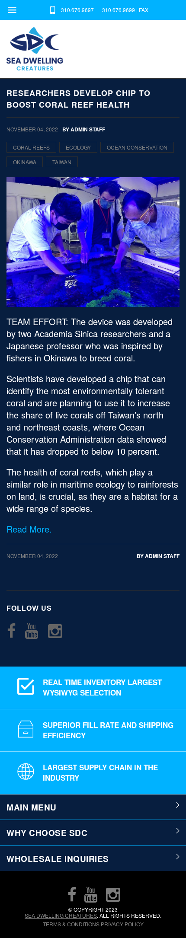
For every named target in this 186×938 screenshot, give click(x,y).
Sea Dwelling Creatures (61, 915)
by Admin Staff (158, 556)
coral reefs (31, 147)
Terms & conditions (71, 924)
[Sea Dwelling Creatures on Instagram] (55, 630)
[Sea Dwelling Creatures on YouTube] (31, 630)
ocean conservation (137, 147)
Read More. (29, 529)
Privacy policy (122, 924)
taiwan (61, 162)
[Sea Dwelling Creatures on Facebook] (11, 630)
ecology (78, 147)
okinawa (24, 162)
